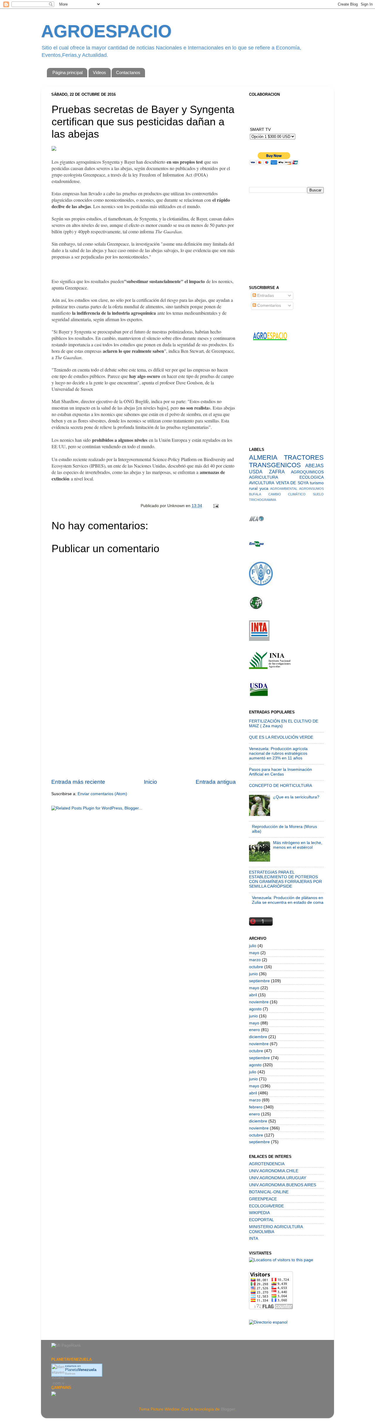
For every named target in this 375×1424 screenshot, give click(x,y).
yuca (264, 488)
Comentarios (268, 305)
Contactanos (128, 72)
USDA (255, 471)
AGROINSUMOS (311, 488)
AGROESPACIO (106, 31)
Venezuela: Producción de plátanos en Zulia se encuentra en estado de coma (287, 900)
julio (252, 946)
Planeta (80, 1369)
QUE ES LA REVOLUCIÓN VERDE (281, 737)
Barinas (70, 1373)
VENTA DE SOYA (292, 483)
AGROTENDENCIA (266, 1164)
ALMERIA (263, 457)
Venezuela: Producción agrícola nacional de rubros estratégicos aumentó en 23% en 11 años (278, 753)
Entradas (265, 295)
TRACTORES (304, 457)
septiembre (259, 981)
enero (254, 1030)
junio (253, 974)
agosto (255, 1009)
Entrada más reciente (78, 782)
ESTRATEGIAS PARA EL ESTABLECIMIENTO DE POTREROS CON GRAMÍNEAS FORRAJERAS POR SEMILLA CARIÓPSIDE (285, 879)
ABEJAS (314, 465)
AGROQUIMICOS (307, 472)
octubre (256, 967)
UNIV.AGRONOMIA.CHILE (273, 1171)
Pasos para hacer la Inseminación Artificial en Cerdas (280, 771)
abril (253, 995)
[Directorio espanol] (268, 1322)
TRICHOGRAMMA (262, 500)
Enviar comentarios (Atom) (102, 794)
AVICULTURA (261, 483)
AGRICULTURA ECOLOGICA (286, 477)
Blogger (228, 1409)
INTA (253, 1238)
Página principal (67, 72)
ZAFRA (277, 471)
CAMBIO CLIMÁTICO (287, 494)
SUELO (318, 494)
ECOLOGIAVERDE (266, 1206)
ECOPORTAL (261, 1220)
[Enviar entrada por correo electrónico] (215, 506)
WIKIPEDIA (259, 1213)
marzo (255, 960)
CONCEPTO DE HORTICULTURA (280, 785)
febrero (255, 1107)
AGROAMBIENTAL (283, 488)
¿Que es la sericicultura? (296, 797)
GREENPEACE (263, 1199)
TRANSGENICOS (275, 465)
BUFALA (255, 494)
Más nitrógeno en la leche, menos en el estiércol (297, 845)
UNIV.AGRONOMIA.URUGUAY (277, 1178)
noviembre (259, 1002)
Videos (99, 72)
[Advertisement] (144, 733)
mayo (254, 953)
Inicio (150, 782)
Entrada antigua (216, 782)
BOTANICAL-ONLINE (269, 1192)
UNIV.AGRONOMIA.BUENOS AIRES (282, 1185)
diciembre (258, 1037)
